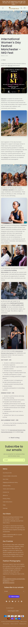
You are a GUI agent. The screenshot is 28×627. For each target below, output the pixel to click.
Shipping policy (22, 623)
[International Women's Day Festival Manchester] (14, 123)
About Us (5, 495)
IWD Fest (10, 65)
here (22, 432)
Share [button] (4, 60)
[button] (2, 8)
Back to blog (15, 438)
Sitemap (5, 508)
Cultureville (7, 621)
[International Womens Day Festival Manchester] (14, 175)
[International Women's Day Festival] (14, 93)
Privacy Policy (6, 498)
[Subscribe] (23, 460)
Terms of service (14, 623)
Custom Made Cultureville (10, 476)
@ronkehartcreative (8, 582)
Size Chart (5, 479)
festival (6, 157)
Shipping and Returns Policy (10, 482)
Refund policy (24, 621)
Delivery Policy (7, 485)
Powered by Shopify (15, 621)
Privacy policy (6, 623)
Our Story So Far (7, 473)
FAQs (4, 505)
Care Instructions (7, 502)
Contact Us (6, 492)
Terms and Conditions (9, 489)
